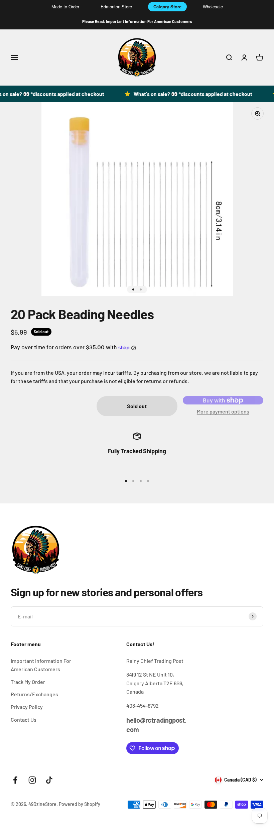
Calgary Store (167, 6)
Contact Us (23, 719)
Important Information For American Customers (41, 665)
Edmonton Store (116, 6)
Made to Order (65, 6)
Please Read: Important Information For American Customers (137, 21)
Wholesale (213, 6)
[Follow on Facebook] (15, 780)
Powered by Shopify (79, 804)
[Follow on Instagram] (32, 780)
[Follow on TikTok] (49, 780)
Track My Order (28, 682)
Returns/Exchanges (34, 694)
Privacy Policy (27, 707)
